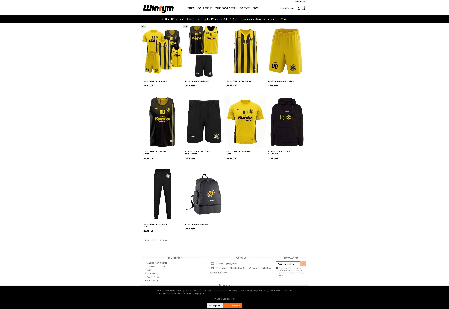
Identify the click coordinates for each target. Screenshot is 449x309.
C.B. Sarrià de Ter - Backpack (196, 224)
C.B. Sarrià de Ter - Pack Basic (155, 81)
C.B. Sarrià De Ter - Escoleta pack (198, 81)
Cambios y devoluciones (157, 263)
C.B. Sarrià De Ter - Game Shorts (281, 81)
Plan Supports (152, 281)
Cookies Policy (153, 277)
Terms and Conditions (156, 266)
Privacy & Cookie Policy (225, 299)
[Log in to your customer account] (298, 9)
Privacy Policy (152, 273)
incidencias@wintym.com (227, 264)
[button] (191, 8)
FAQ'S (149, 270)
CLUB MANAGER (286, 8)
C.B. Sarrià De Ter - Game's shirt (239, 81)
